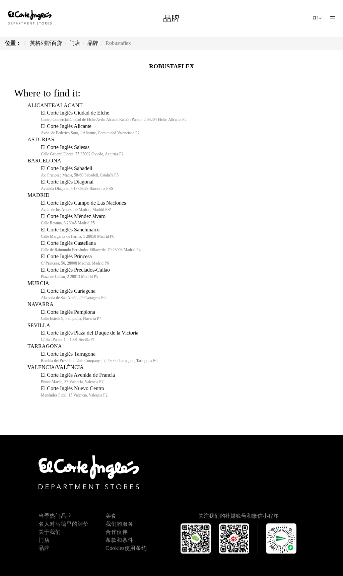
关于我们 (50, 532)
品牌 (44, 548)
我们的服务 (119, 524)
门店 (44, 540)
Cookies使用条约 (126, 548)
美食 (111, 516)
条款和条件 (119, 540)
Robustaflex (171, 66)
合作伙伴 (117, 532)
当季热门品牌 (55, 516)
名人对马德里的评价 (64, 524)
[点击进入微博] (238, 549)
